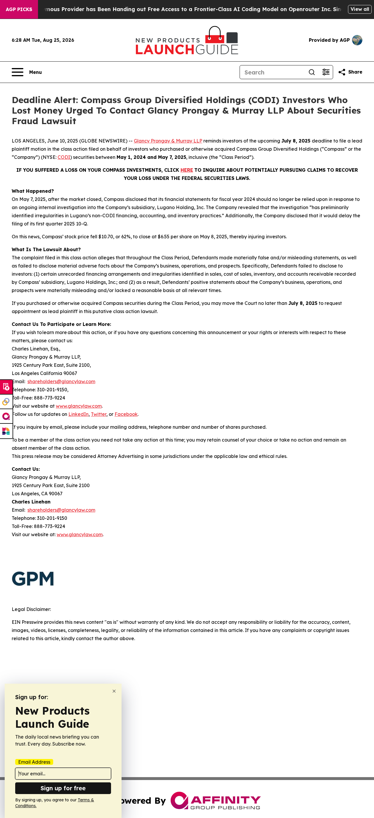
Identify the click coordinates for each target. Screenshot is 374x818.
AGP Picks (19, 9)
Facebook (126, 414)
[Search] (312, 72)
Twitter (98, 414)
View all (360, 9)
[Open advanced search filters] (326, 72)
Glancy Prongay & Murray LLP (168, 141)
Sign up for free (63, 788)
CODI (64, 157)
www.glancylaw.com (79, 406)
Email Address (34, 762)
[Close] (114, 691)
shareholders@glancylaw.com (61, 381)
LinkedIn (78, 414)
